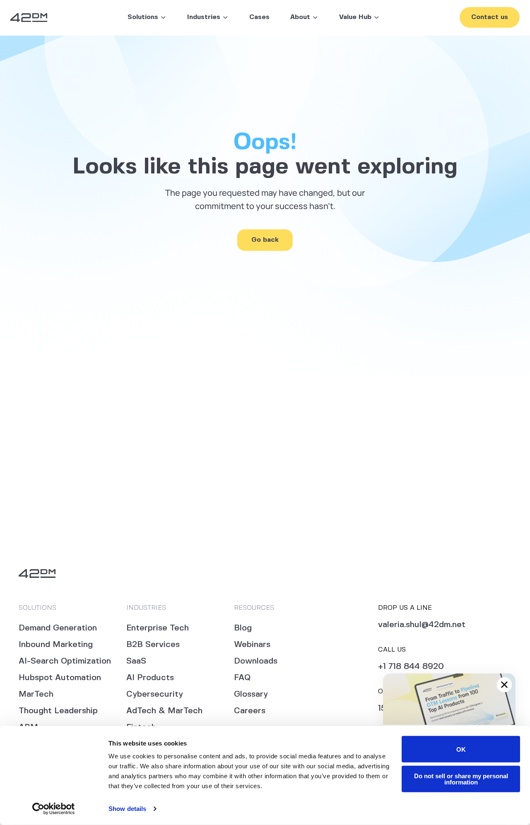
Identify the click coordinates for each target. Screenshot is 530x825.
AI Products (150, 678)
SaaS (136, 661)
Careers (249, 711)
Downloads (255, 661)
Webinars (252, 645)
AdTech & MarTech (164, 711)
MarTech (36, 694)
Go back (265, 240)
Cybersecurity (154, 694)
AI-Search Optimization (65, 661)
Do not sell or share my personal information (461, 778)
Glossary (251, 694)
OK (461, 749)
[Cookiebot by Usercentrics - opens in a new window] (53, 809)
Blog (243, 628)
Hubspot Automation (60, 678)
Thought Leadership (58, 711)
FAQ (242, 678)
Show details (127, 808)
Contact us (489, 17)
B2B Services (153, 645)
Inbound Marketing (56, 645)
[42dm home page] (28, 17)
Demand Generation (58, 628)
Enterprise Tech (157, 628)
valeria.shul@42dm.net (421, 625)
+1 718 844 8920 (411, 667)
